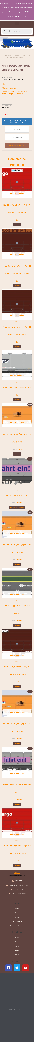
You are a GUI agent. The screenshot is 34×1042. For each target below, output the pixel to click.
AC (14, 55)
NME (10, 55)
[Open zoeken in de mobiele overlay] (17, 31)
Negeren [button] (23, 16)
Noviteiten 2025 (18, 79)
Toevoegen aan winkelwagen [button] (17, 507)
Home (5, 55)
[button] (17, 23)
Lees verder (17, 225)
